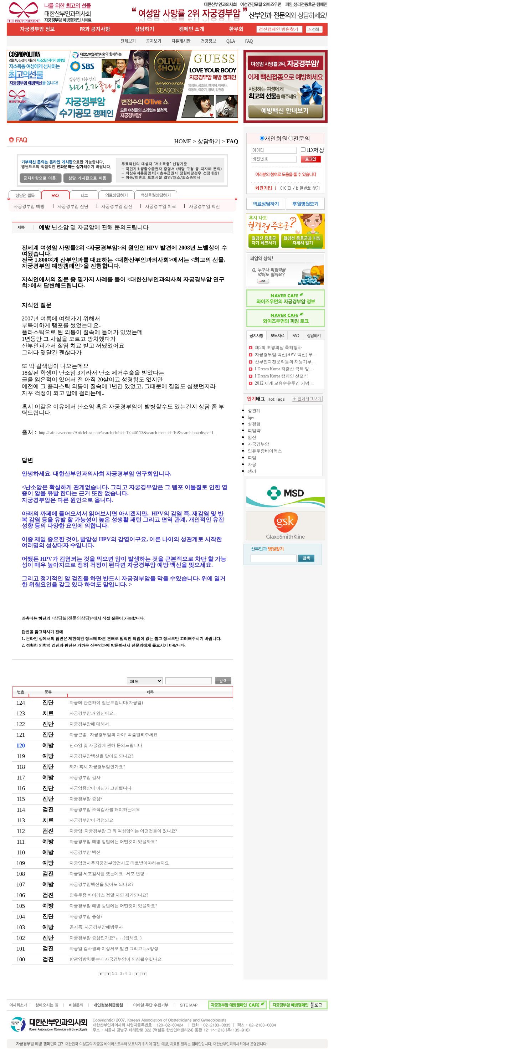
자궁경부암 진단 (72, 206)
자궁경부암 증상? (86, 798)
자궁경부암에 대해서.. (91, 723)
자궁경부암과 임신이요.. (93, 713)
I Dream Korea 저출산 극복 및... (283, 368)
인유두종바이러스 (265, 450)
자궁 (252, 464)
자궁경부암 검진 (116, 206)
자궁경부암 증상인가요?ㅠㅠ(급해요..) (106, 937)
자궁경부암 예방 (29, 206)
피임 (252, 457)
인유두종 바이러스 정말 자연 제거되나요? (109, 895)
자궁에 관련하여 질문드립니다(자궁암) (107, 702)
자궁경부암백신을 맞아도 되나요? (102, 756)
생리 (252, 471)
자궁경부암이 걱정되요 (92, 820)
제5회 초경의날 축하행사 (278, 347)
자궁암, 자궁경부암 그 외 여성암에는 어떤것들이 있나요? (124, 830)
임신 (252, 437)
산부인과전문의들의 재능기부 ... (285, 361)
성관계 (254, 410)
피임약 (254, 430)
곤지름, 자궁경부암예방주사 (97, 927)
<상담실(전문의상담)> (72, 618)
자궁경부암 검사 (86, 777)
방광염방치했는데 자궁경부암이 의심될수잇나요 (116, 959)
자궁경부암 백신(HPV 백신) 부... (285, 354)
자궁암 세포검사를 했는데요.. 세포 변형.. (109, 873)
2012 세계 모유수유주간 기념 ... (284, 383)
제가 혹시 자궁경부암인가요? (98, 766)
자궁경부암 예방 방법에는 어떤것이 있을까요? (114, 841)
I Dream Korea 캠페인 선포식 (281, 376)
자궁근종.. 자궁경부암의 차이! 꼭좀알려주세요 (114, 734)
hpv (251, 417)
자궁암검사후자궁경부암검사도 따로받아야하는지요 (120, 862)
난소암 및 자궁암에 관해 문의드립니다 (106, 745)
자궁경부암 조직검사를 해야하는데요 (105, 809)
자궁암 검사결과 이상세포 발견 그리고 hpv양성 (114, 948)
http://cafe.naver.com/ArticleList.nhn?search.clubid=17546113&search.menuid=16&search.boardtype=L (126, 432)
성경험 (254, 423)
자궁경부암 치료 (160, 206)
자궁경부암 (258, 444)
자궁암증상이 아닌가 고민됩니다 (101, 788)
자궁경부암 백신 (204, 206)
